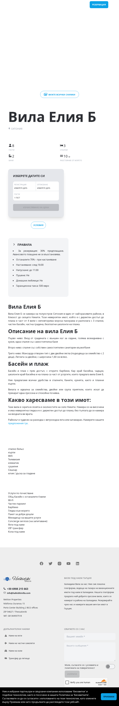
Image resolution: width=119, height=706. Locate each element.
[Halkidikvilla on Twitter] (50, 563)
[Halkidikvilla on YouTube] (68, 563)
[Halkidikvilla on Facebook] (41, 563)
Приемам (108, 696)
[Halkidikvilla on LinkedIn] (77, 563)
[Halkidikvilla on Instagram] (59, 563)
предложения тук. (18, 423)
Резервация (99, 4)
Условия (38, 225)
